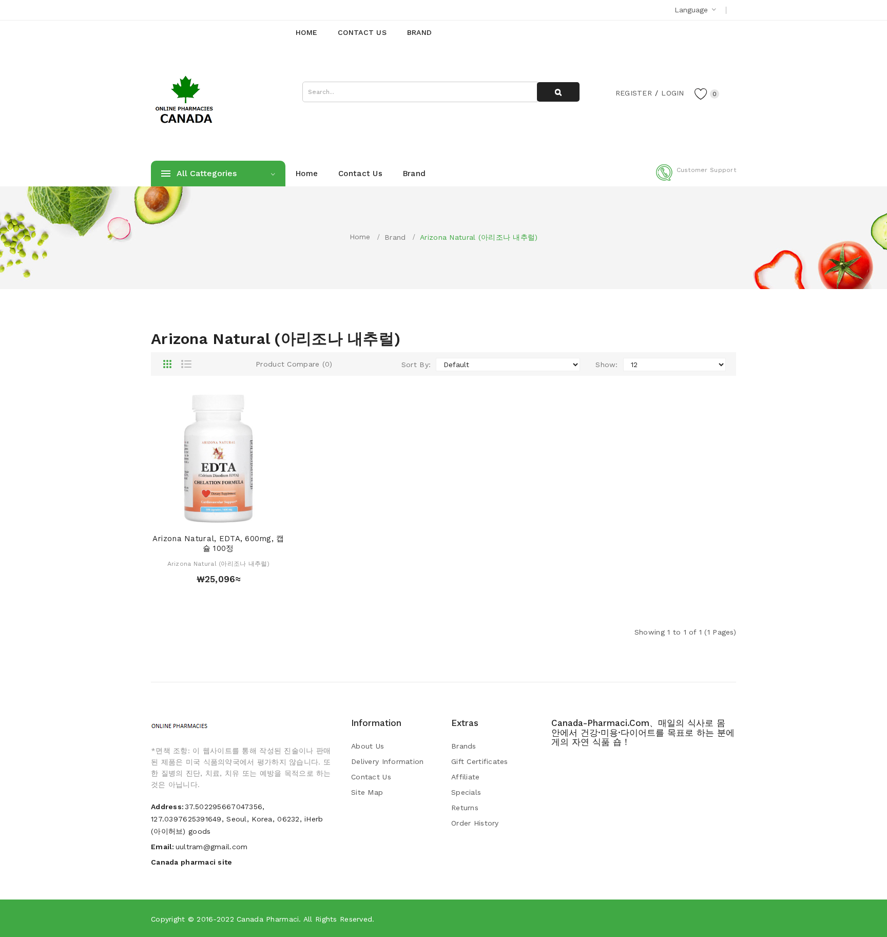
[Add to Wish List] (228, 515)
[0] (701, 93)
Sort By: (416, 364)
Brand (395, 237)
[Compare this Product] (247, 515)
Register (633, 93)
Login (672, 93)
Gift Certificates (479, 761)
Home (360, 237)
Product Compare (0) (294, 364)
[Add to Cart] (188, 515)
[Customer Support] (696, 178)
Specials (466, 792)
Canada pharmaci (268, 919)
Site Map (367, 792)
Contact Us (371, 777)
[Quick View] (208, 515)
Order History (475, 823)
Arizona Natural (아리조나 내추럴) (478, 237)
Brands (463, 746)
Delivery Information (387, 761)
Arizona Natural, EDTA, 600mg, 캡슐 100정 (218, 543)
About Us (367, 746)
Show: (606, 364)
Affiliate (465, 777)
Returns (464, 808)
